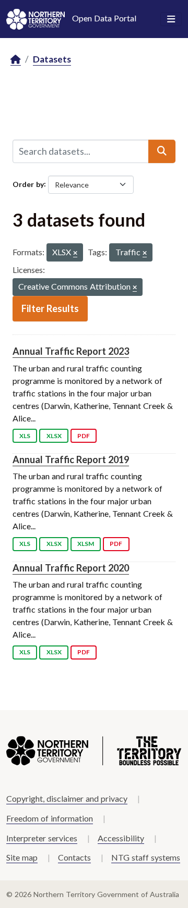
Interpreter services (41, 838)
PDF (83, 436)
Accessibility (121, 838)
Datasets (52, 59)
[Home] (15, 60)
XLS (24, 436)
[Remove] (75, 253)
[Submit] (161, 151)
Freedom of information (49, 818)
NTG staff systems (145, 857)
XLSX (54, 436)
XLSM (85, 544)
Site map (22, 857)
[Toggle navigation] (171, 19)
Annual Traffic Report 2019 (71, 459)
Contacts (74, 857)
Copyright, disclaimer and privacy (66, 798)
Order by (28, 183)
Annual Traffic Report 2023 (71, 351)
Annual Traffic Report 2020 (71, 568)
